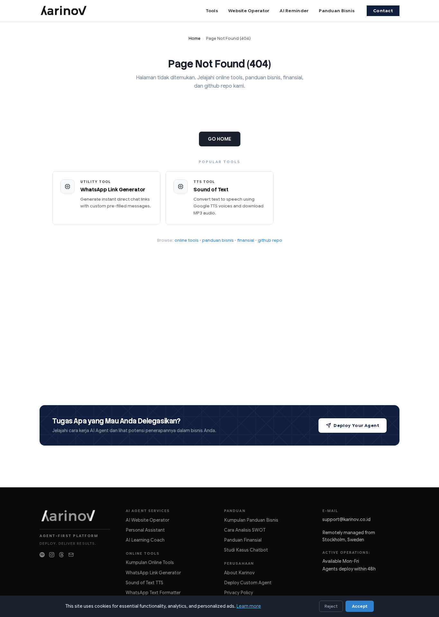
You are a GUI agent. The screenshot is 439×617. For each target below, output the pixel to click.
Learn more (249, 606)
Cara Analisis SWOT (244, 530)
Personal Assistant (145, 530)
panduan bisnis (218, 240)
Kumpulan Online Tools (150, 562)
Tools (212, 10)
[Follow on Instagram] (51, 554)
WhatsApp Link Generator (153, 573)
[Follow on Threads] (61, 554)
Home (195, 38)
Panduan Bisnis (336, 10)
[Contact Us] (71, 554)
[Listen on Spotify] (42, 554)
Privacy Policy (238, 592)
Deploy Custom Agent (248, 583)
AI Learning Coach (145, 540)
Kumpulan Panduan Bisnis (251, 520)
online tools (187, 240)
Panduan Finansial (243, 540)
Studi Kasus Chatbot (246, 550)
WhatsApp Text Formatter (153, 592)
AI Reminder (294, 10)
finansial (245, 240)
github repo (270, 240)
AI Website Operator (147, 520)
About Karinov (239, 573)
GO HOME (219, 139)
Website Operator (248, 10)
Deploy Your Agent (356, 425)
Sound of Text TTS (144, 583)
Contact (383, 10)
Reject (331, 606)
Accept (359, 606)
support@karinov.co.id (346, 519)
